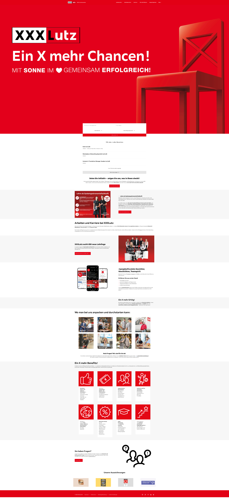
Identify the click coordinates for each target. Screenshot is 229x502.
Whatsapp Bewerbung (102, 494)
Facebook (129, 274)
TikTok (138, 274)
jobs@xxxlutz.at (92, 456)
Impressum (87, 494)
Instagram (133, 274)
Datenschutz (93, 494)
